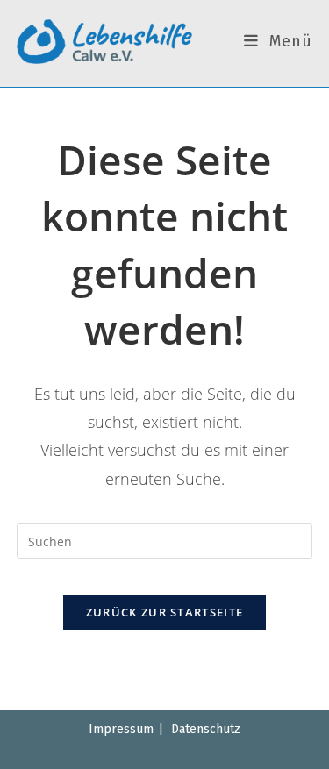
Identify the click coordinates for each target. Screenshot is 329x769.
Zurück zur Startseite (164, 612)
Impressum (121, 729)
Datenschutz (205, 729)
